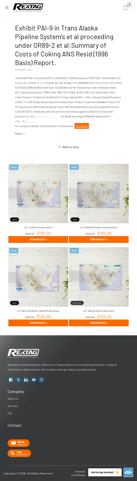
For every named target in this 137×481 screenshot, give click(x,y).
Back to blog (70, 147)
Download (82, 126)
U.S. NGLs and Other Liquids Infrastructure (38, 311)
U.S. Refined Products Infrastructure (99, 227)
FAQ (10, 413)
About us (13, 398)
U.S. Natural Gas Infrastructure (98, 311)
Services (13, 405)
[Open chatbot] (128, 472)
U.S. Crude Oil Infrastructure (38, 227)
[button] (6, 7)
